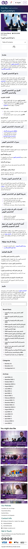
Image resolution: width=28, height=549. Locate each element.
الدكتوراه (6, 105)
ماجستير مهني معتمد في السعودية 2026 (14, 331)
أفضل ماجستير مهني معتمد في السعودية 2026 (14, 447)
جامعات (2, 186)
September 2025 (9, 384)
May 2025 (7, 391)
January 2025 (8, 400)
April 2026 (7, 377)
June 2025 (7, 388)
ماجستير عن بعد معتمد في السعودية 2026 (14, 326)
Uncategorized (9, 368)
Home (2, 8)
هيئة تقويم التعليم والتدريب (9, 247)
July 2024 (7, 411)
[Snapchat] (11, 539)
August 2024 (8, 409)
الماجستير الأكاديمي (5, 69)
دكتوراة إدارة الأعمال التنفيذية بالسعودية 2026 (15, 324)
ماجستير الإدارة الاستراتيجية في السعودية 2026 (14, 482)
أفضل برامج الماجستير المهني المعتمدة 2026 (15, 333)
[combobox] (14, 304)
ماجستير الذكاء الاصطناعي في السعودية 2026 (15, 350)
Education (7, 366)
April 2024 (7, 418)
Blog (6, 8)
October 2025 (8, 381)
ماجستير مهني (8, 234)
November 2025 (9, 379)
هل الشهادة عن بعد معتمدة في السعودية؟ (14, 354)
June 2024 (7, 414)
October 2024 (8, 404)
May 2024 (7, 416)
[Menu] (25, 2)
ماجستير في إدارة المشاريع (10, 136)
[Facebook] (2, 539)
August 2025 (8, 386)
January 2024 (8, 421)
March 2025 (8, 395)
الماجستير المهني (15, 64)
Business (7, 363)
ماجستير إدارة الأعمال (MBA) (10, 131)
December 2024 (9, 402)
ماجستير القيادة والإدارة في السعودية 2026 (14, 336)
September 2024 (9, 407)
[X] (5, 539)
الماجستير (3, 81)
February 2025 (9, 398)
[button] (25, 42)
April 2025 (7, 393)
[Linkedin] (8, 539)
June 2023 (7, 423)
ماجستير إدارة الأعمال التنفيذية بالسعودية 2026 (14, 465)
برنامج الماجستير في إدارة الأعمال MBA (14, 352)
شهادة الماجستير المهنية (10, 329)
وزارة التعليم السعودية (21, 246)
